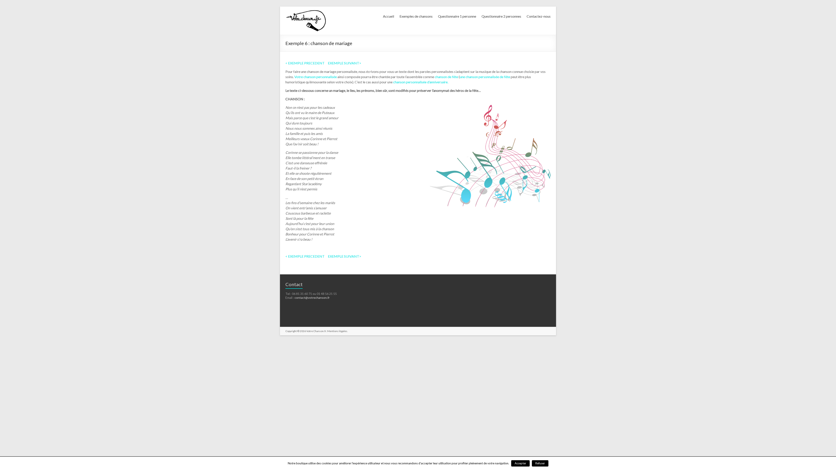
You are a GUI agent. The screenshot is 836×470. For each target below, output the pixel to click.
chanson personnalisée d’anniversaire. (420, 82)
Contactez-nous (539, 16)
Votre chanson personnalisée (315, 77)
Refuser (540, 463)
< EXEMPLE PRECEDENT (305, 63)
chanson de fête (446, 77)
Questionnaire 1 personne (457, 16)
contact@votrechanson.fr (312, 297)
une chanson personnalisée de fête (485, 77)
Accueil (388, 16)
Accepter (520, 463)
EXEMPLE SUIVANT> (344, 63)
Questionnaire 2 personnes (501, 16)
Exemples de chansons (416, 16)
